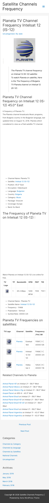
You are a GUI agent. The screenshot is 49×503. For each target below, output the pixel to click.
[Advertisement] (24, 151)
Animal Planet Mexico (11, 387)
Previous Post (25, 424)
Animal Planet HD (10, 384)
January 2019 (8, 474)
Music (18, 197)
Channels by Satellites (12, 452)
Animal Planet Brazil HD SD (14, 403)
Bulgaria (18, 194)
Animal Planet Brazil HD (12, 400)
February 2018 (8, 485)
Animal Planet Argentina (12, 412)
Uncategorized (8, 34)
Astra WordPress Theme (29, 498)
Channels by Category (12, 444)
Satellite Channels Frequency (20, 6)
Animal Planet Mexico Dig (13, 390)
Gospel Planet (8, 393)
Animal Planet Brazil (11, 396)
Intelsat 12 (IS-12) (22, 181)
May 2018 (7, 477)
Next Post (25, 431)
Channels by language (12, 448)
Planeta (19, 341)
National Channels (10, 456)
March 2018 (7, 481)
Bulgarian (20, 191)
